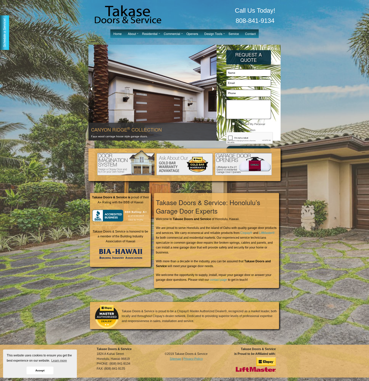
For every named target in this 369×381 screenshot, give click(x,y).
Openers (192, 33)
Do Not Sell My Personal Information (250, 127)
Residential (150, 33)
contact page (218, 279)
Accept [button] (40, 370)
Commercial (172, 33)
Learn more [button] (59, 360)
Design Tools (213, 33)
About (132, 33)
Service (234, 33)
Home (117, 33)
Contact (250, 33)
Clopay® (246, 232)
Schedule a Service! (4, 32)
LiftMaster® (267, 232)
